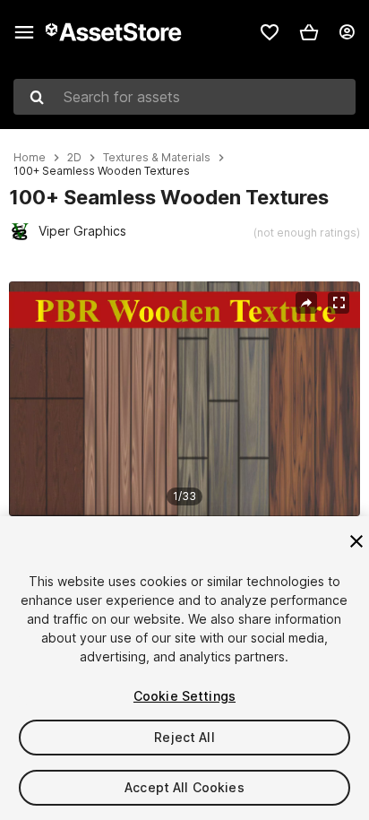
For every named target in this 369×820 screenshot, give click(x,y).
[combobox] (184, 97)
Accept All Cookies (184, 787)
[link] (269, 32)
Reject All (184, 737)
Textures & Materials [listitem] (156, 157)
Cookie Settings (184, 695)
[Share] (306, 303)
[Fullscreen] (338, 303)
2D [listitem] (74, 157)
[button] (309, 32)
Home (29, 157)
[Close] (356, 541)
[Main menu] (24, 32)
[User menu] (347, 32)
